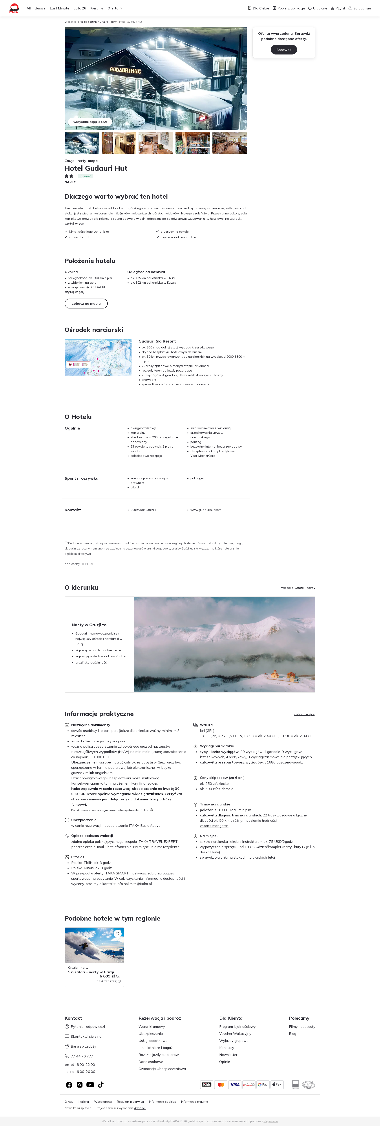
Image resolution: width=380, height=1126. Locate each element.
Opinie (224, 1061)
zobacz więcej (304, 714)
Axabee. (140, 1108)
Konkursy (226, 1047)
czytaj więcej (74, 223)
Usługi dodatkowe (153, 1040)
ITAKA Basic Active (145, 825)
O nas (69, 1102)
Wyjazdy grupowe (233, 1040)
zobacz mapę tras (214, 825)
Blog (292, 1033)
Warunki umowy (152, 1026)
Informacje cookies (162, 1102)
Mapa (93, 160)
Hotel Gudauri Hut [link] (130, 21)
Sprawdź (283, 49)
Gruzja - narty (108, 21)
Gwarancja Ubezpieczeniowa (162, 1068)
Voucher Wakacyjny (235, 1033)
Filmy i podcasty (302, 1026)
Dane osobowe (151, 1061)
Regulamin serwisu (130, 1102)
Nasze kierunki (87, 21)
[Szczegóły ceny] (119, 981)
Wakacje (70, 21)
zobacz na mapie (86, 303)
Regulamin (271, 1121)
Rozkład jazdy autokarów (159, 1054)
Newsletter (228, 1054)
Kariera (84, 1102)
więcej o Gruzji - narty (298, 588)
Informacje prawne (194, 1102)
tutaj (271, 857)
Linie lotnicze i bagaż (156, 1047)
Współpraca (103, 1102)
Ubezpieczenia (151, 1033)
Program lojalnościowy (237, 1026)
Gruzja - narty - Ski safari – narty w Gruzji (90, 932)
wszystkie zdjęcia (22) (90, 122)
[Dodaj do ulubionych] (118, 934)
